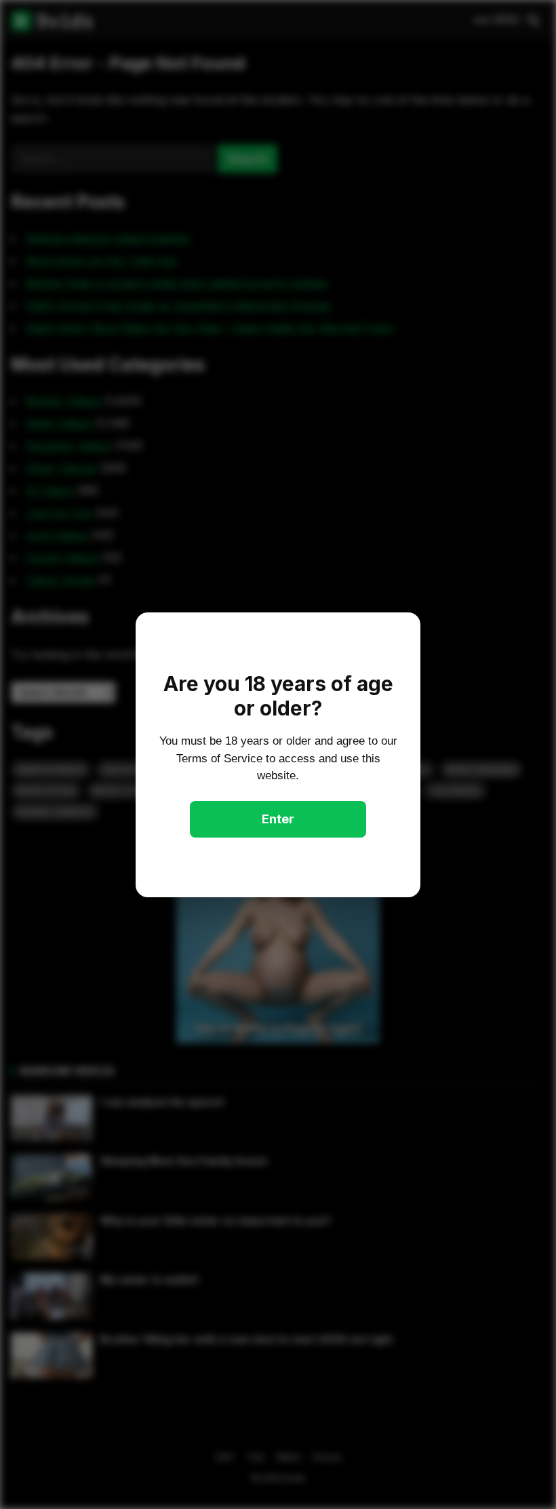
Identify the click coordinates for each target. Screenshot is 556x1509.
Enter (278, 819)
